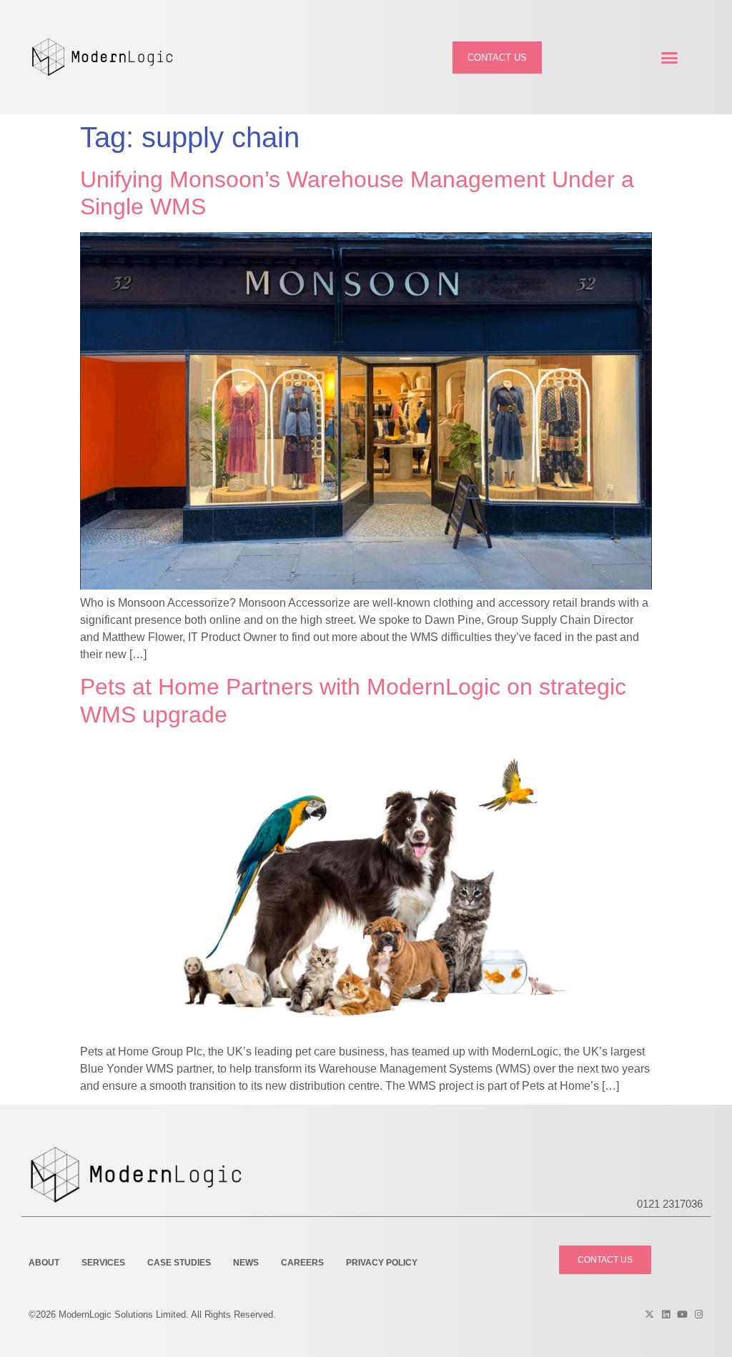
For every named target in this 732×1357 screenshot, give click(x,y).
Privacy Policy (381, 1263)
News (246, 1263)
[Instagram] (698, 1314)
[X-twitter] (649, 1314)
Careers (302, 1263)
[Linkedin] (666, 1314)
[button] (669, 57)
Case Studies (179, 1263)
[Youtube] (682, 1314)
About (44, 1263)
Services (103, 1263)
